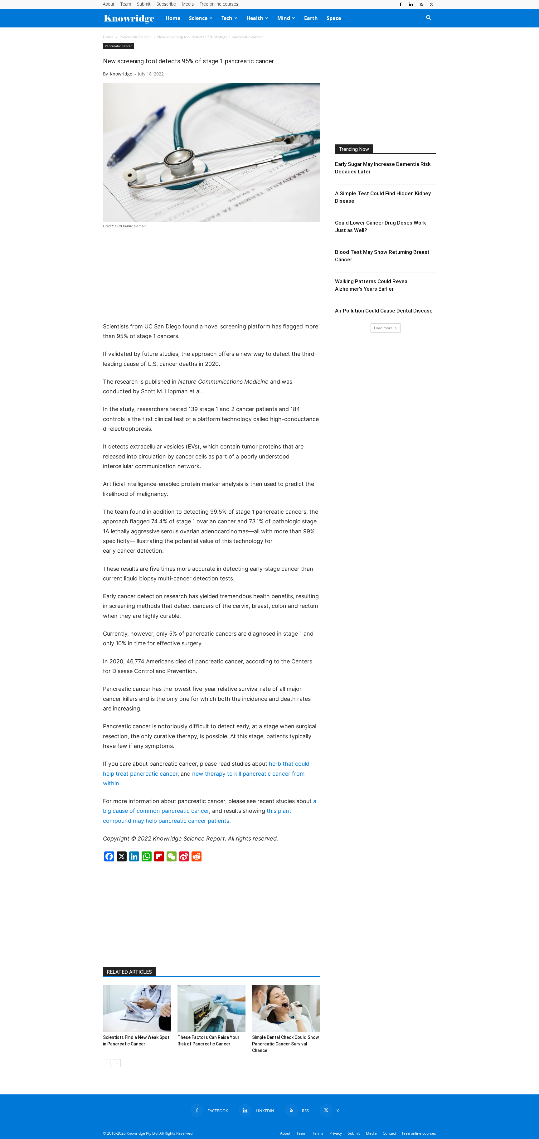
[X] (431, 4)
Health (254, 18)
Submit (144, 4)
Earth (311, 18)
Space (334, 18)
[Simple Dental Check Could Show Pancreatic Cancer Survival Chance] (286, 1008)
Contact (389, 1133)
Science (198, 18)
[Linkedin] (410, 4)
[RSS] (421, 4)
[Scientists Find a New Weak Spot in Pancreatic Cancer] (137, 1008)
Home (173, 18)
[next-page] (117, 1063)
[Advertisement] (211, 276)
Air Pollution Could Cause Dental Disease (384, 311)
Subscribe (166, 4)
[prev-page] (107, 1063)
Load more (383, 328)
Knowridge (121, 74)
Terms (317, 1133)
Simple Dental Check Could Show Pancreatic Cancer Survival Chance (285, 1044)
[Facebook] (400, 4)
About (108, 4)
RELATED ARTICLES (129, 972)
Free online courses (219, 4)
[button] (428, 18)
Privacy (335, 1133)
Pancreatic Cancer (135, 37)
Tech (226, 18)
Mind (283, 18)
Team (125, 4)
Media (188, 4)
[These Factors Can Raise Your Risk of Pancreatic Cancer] (211, 1008)
